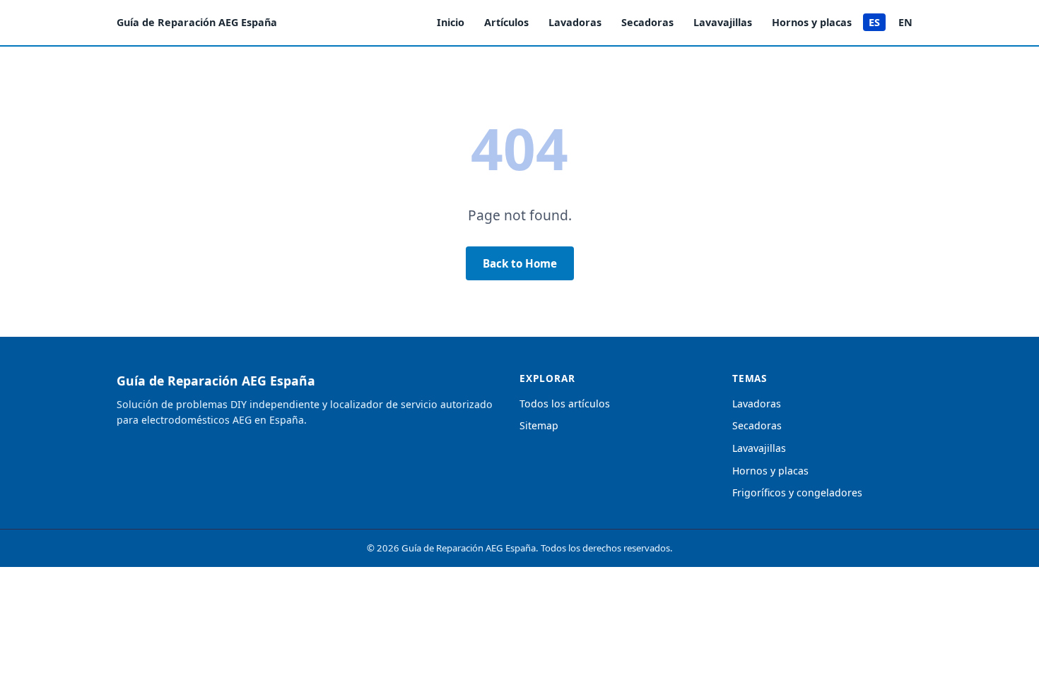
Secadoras (647, 22)
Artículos (506, 22)
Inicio (450, 22)
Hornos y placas (812, 22)
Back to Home (520, 263)
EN (905, 22)
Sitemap (539, 425)
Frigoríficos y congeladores (797, 492)
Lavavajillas (722, 22)
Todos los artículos (565, 403)
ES (874, 22)
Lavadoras (574, 22)
